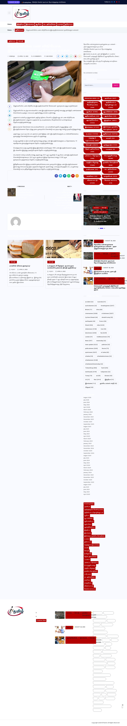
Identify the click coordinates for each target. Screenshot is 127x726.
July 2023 (86, 487)
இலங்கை (30, 24)
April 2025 (87, 436)
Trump (88, 376)
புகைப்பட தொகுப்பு (92, 157)
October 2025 (88, 422)
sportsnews (91, 352)
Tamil (104, 368)
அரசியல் (110, 98)
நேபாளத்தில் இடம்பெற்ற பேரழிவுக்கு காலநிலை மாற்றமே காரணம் (100, 63)
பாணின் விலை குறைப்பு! (19, 266)
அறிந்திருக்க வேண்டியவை (92, 105)
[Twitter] (114, 2)
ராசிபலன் (92, 169)
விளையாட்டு (92, 182)
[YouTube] (116, 2)
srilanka (89, 356)
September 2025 (89, 424)
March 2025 (87, 439)
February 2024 (88, 470)
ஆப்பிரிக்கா (110, 112)
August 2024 (87, 456)
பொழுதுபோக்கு (110, 157)
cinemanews (91, 313)
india (100, 325)
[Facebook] (111, 2)
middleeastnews (103, 337)
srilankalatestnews (104, 356)
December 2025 (89, 417)
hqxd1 (13, 269)
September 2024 (89, 453)
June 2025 (87, 431)
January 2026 (87, 414)
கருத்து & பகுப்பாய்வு (92, 139)
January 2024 (87, 472)
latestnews (91, 333)
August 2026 (87, 397)
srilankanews (91, 360)
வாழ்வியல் (110, 176)
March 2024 (87, 468)
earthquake (90, 321)
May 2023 (87, 492)
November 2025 (89, 419)
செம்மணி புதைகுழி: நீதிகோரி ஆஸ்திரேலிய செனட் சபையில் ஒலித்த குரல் (101, 58)
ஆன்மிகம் (110, 116)
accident (89, 302)
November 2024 (89, 448)
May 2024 (87, 463)
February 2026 (88, 412)
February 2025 (88, 441)
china (99, 310)
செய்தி (92, 145)
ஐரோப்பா (69, 24)
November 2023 (89, 477)
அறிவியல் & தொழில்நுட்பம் (111, 105)
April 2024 (87, 465)
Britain (88, 310)
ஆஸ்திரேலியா (92, 121)
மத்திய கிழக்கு (92, 164)
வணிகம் (92, 176)
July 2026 (86, 400)
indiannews (91, 329)
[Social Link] (118, 2)
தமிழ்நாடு (110, 145)
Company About (42, 613)
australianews (91, 306)
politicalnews (91, 348)
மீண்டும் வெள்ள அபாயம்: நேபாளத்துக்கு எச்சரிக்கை (98, 50)
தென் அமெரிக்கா (92, 150)
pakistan (106, 345)
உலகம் (60, 24)
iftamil (89, 325)
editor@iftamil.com (15, 627)
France (102, 321)
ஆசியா (39, 24)
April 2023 (87, 494)
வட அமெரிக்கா (49, 24)
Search (116, 85)
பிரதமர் (89, 387)
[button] (98, 228)
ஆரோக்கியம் (92, 116)
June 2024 (87, 460)
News (88, 341)
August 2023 (87, 485)
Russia (105, 348)
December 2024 (89, 446)
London (89, 337)
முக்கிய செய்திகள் (110, 164)
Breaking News (92, 98)
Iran (103, 329)
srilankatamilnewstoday (94, 364)
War (97, 379)
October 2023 (88, 480)
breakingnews (107, 306)
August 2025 (87, 426)
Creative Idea (41, 620)
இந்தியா (20, 24)
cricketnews (107, 313)
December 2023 (89, 475)
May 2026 (87, 405)
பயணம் (110, 149)
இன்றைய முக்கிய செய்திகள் (110, 128)
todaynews (105, 372)
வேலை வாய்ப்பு (110, 182)
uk (98, 376)
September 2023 (89, 482)
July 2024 (86, 458)
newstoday (101, 341)
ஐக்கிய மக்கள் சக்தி (108, 383)
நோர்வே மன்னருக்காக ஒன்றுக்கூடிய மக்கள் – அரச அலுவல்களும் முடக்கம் (100, 46)
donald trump (107, 317)
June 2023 (87, 489)
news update (91, 345)
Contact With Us (42, 616)
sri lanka (105, 352)
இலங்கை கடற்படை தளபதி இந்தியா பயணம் (46, 2)
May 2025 (87, 434)
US (87, 379)
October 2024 (88, 451)
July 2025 (86, 429)
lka (104, 333)
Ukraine (108, 376)
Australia (101, 302)
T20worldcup (91, 368)
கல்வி (110, 138)
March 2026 (87, 410)
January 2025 (87, 443)
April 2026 (87, 407)
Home (10, 24)
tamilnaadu (91, 372)
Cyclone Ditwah (91, 317)
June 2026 (87, 402)
